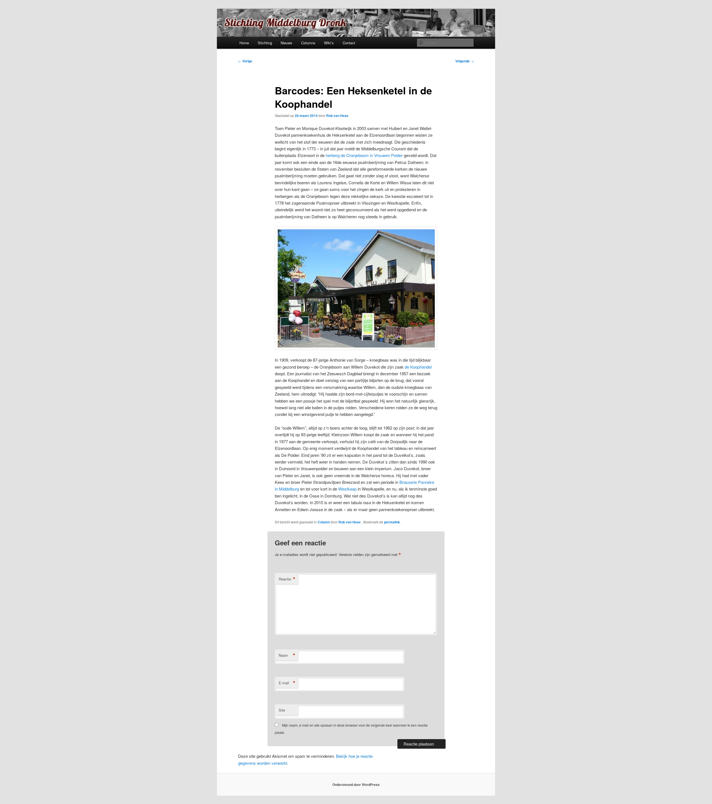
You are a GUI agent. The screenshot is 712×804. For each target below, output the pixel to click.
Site (282, 710)
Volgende (464, 60)
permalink (392, 521)
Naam (287, 655)
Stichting (265, 42)
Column (324, 521)
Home (244, 42)
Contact (349, 42)
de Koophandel (418, 367)
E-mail (287, 682)
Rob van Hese (337, 115)
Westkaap (348, 489)
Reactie (287, 579)
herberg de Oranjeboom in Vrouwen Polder (364, 155)
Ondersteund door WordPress (356, 784)
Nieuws (286, 42)
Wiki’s (329, 42)
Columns (308, 42)
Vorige (245, 60)
